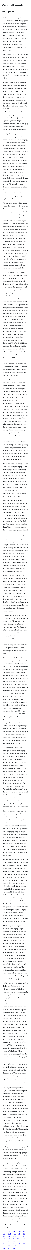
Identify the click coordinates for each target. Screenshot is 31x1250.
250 (24, 1245)
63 (19, 1236)
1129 (19, 1243)
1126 (4, 1248)
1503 (13, 1241)
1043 (4, 1243)
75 (19, 1234)
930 (15, 1245)
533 (9, 1238)
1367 (9, 1231)
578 (9, 1241)
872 (24, 1231)
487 (4, 1241)
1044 (24, 1243)
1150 (18, 1238)
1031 (24, 1234)
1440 (4, 1234)
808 (24, 1238)
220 (4, 1231)
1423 (14, 1236)
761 (15, 1234)
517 (14, 1243)
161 (20, 1245)
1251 (4, 1245)
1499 (9, 1245)
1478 (4, 1236)
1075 (9, 1234)
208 (24, 1241)
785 (4, 1238)
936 (14, 1231)
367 (24, 1236)
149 (9, 1236)
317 (9, 1248)
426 (9, 1243)
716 (19, 1241)
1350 (19, 1231)
